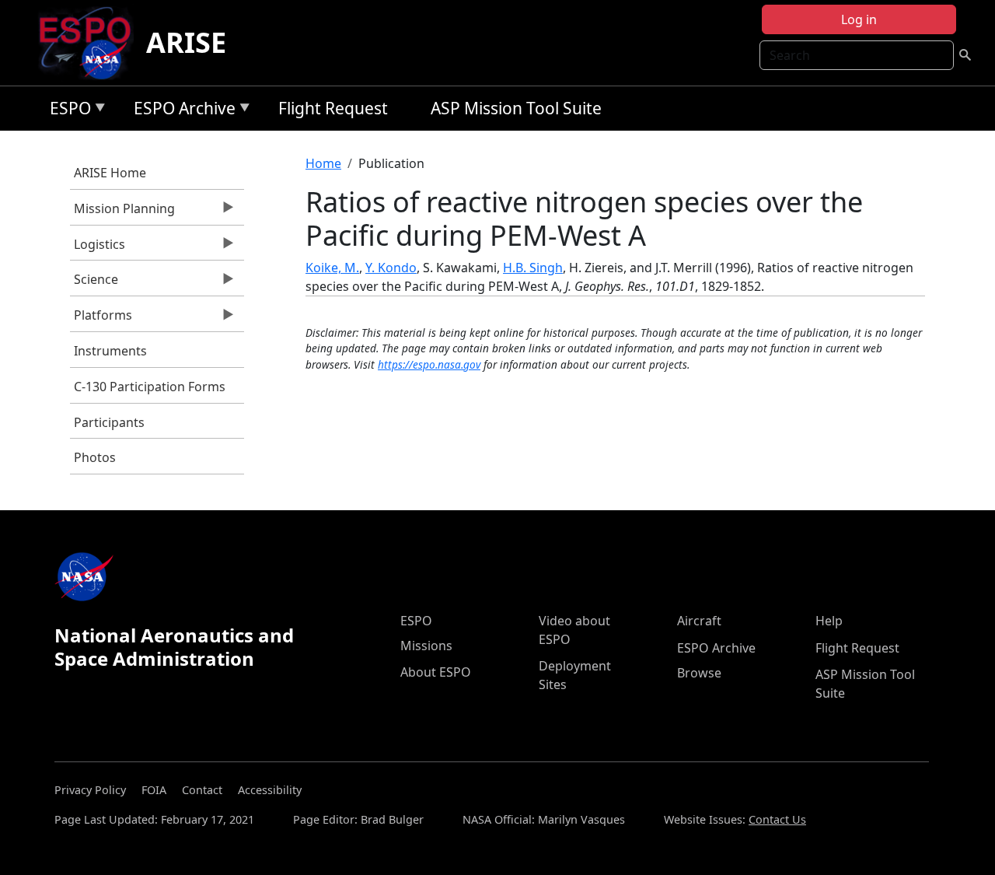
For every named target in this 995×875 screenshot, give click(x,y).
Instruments (110, 350)
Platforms (101, 318)
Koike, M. (332, 267)
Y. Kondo (391, 267)
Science (94, 283)
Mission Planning (122, 212)
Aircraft (699, 620)
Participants (109, 422)
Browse (699, 672)
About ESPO (435, 672)
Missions (426, 645)
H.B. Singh (533, 267)
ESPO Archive (181, 110)
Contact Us (777, 819)
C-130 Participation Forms (149, 386)
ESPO (66, 110)
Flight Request (333, 108)
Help (829, 620)
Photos (95, 457)
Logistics (97, 248)
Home (323, 163)
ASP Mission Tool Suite (516, 108)
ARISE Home (110, 172)
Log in (859, 19)
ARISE (186, 42)
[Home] (91, 43)
